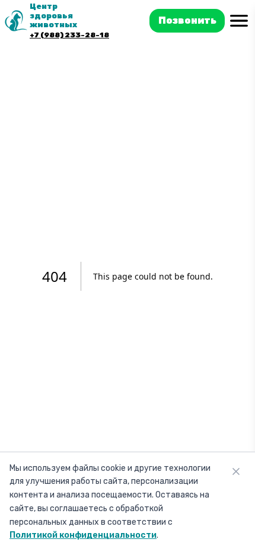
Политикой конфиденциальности (83, 535)
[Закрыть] (236, 471)
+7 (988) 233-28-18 (69, 35)
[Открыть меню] (238, 21)
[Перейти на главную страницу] (16, 21)
